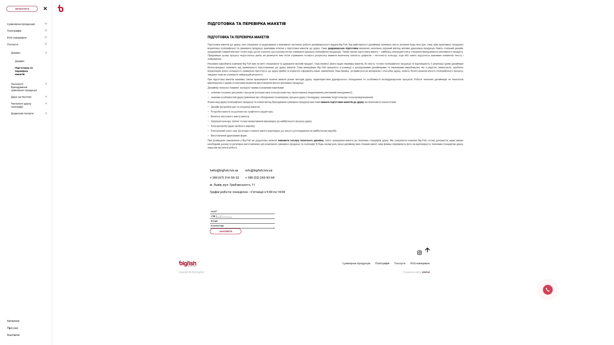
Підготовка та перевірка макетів (24, 71)
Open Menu (45, 8)
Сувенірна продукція (21, 24)
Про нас (12, 328)
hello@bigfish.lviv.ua (224, 170)
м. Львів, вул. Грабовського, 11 (232, 184)
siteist (426, 272)
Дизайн (15, 52)
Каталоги (13, 320)
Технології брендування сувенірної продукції (24, 87)
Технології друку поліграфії (21, 105)
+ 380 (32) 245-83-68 (259, 177)
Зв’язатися (22, 9)
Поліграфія (14, 30)
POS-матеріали (17, 37)
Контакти (13, 335)
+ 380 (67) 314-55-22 (224, 177)
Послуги (12, 44)
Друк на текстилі (21, 97)
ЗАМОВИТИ (225, 231)
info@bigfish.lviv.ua (258, 170)
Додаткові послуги (22, 113)
